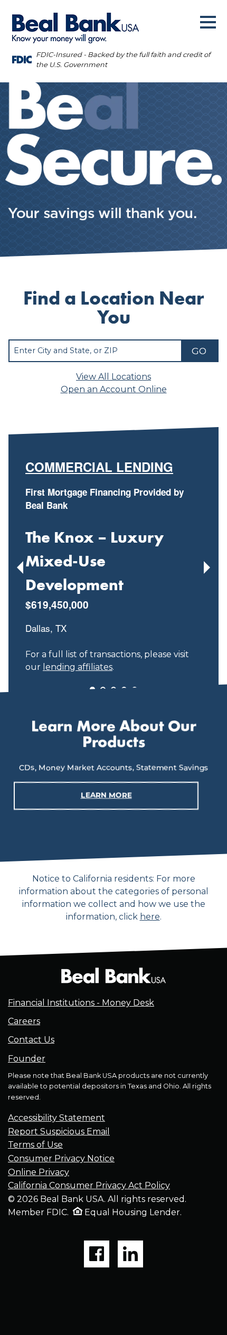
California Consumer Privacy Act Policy (89, 1186)
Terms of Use (35, 1145)
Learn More (106, 795)
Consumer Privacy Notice (61, 1158)
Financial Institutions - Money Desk (81, 1003)
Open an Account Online (114, 389)
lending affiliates (77, 666)
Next (207, 567)
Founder (26, 1059)
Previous (20, 567)
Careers (24, 1022)
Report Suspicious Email (59, 1131)
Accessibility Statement (56, 1118)
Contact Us (31, 1040)
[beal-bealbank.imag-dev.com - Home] (113, 975)
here (150, 917)
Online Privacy (38, 1172)
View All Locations (113, 377)
